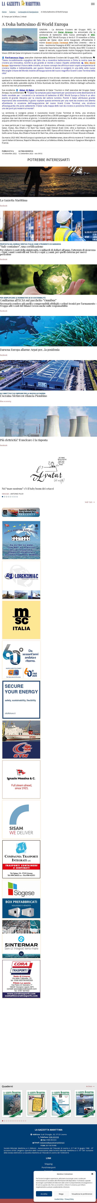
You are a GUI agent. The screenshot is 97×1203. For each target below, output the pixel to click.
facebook (3, 206)
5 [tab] (10, 496)
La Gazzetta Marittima (13, 200)
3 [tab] (6, 496)
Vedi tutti (88, 502)
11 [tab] (23, 1120)
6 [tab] (12, 496)
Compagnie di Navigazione (28, 12)
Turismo (12, 12)
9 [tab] (19, 1120)
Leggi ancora (48, 491)
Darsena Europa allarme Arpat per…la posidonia (30, 349)
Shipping (49, 1164)
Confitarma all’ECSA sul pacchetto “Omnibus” (28, 300)
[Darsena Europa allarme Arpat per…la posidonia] (48, 331)
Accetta (44, 1194)
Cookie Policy (59, 1199)
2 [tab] (4, 496)
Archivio (89, 1086)
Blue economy (5, 401)
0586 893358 (54, 1137)
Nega (61, 1194)
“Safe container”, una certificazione (21, 246)
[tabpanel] (48, 491)
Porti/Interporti (48, 1167)
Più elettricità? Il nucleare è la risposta (24, 440)
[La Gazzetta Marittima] (48, 182)
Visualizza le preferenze (82, 1194)
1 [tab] (2, 496)
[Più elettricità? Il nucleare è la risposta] (48, 421)
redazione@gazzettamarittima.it (52, 1142)
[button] (92, 1174)
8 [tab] (17, 496)
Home (4, 12)
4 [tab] (8, 496)
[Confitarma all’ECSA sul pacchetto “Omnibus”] (48, 279)
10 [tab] (21, 1120)
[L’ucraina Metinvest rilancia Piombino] (48, 375)
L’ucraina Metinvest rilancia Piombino (23, 396)
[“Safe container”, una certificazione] (48, 226)
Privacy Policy (69, 1199)
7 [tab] (15, 496)
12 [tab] (25, 1120)
